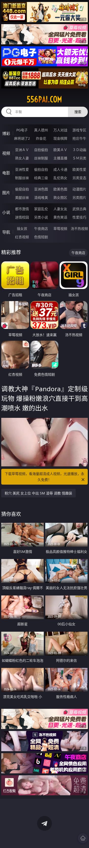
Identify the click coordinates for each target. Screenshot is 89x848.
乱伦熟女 (60, 177)
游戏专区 (79, 130)
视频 (6, 153)
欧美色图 (60, 189)
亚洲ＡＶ (22, 149)
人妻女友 (60, 208)
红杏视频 (22, 237)
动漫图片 (79, 189)
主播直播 (60, 158)
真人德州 (41, 130)
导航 (6, 232)
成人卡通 (60, 169)
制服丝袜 (22, 177)
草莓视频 (60, 228)
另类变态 (79, 177)
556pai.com (44, 99)
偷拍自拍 (41, 169)
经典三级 (41, 177)
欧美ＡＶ (60, 149)
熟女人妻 (22, 158)
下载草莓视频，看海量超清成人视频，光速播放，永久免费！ (44, 476)
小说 (6, 212)
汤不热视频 (79, 228)
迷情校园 (22, 217)
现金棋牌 (60, 138)
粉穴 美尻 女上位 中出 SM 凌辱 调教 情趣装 (38, 493)
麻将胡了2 (22, 138)
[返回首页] (83, 838)
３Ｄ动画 (79, 149)
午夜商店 (41, 228)
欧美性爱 (79, 169)
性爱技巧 (79, 217)
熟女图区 (60, 197)
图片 (6, 192)
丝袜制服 (41, 158)
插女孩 (22, 228)
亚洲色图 (41, 189)
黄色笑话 (60, 217)
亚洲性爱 (22, 169)
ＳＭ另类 (79, 158)
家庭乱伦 (41, 208)
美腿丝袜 (22, 197)
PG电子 (22, 130)
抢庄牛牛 (79, 138)
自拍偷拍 (41, 149)
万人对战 (60, 130)
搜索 (77, 111)
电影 (6, 173)
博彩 (6, 133)
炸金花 (41, 138)
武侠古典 (79, 208)
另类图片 (79, 197)
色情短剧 (41, 237)
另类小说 (41, 217)
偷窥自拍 (22, 189)
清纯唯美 (41, 197)
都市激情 (22, 208)
